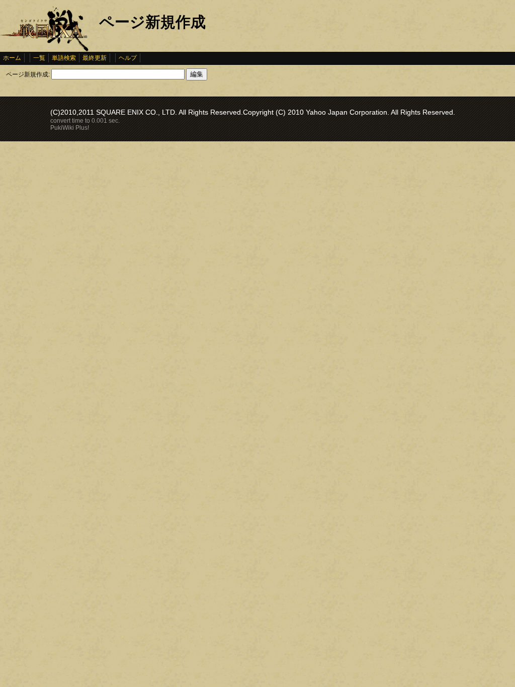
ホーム (12, 57)
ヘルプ (128, 57)
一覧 (39, 57)
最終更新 (94, 57)
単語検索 (64, 57)
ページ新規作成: (28, 74)
